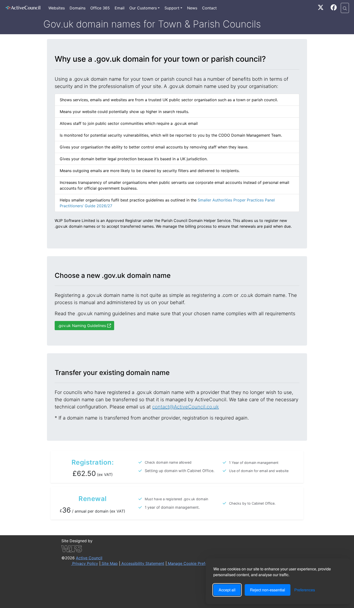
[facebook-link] (334, 8)
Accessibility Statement (142, 563)
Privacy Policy (84, 563)
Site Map (109, 563)
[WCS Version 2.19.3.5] (147, 548)
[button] (345, 8)
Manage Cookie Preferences (193, 563)
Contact (209, 8)
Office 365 (100, 8)
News (192, 8)
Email (120, 8)
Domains (77, 8)
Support (171, 8)
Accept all (227, 590)
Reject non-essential (267, 590)
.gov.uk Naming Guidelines (82, 325)
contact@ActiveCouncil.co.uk (185, 407)
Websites (56, 8)
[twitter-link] (321, 8)
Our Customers (143, 8)
